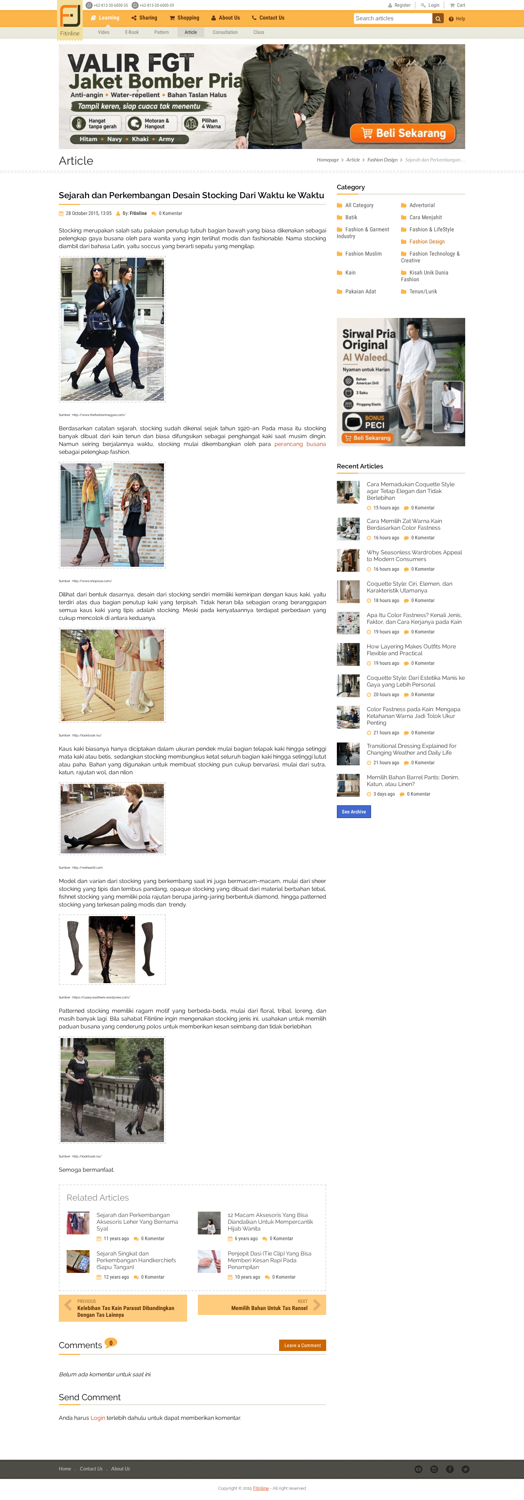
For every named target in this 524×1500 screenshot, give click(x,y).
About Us (228, 17)
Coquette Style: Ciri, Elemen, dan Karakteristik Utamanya (409, 587)
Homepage (328, 159)
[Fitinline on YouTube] (419, 1469)
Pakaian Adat (360, 291)
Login (98, 1417)
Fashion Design (382, 159)
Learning (108, 17)
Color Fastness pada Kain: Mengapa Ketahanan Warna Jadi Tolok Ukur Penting (414, 716)
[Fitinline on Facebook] (450, 1469)
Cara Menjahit (425, 217)
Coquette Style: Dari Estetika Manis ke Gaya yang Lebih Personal (416, 681)
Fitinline (261, 1488)
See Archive (354, 812)
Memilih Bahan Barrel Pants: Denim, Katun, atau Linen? (413, 780)
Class (258, 32)
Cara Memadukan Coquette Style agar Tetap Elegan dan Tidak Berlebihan (410, 491)
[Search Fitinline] (438, 18)
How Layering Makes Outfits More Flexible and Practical (411, 650)
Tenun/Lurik (422, 291)
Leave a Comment (302, 1345)
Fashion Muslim (363, 253)
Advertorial (421, 205)
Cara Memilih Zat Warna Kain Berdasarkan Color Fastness (404, 524)
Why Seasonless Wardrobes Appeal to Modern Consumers (414, 555)
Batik (350, 217)
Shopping (187, 17)
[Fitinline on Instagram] (434, 1469)
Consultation (225, 32)
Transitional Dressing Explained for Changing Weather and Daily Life (412, 749)
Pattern (161, 32)
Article (191, 32)
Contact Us (271, 17)
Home (65, 1468)
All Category (359, 205)
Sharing (147, 17)
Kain (350, 272)
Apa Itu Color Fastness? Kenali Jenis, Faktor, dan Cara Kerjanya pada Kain (414, 618)
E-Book (132, 32)
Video (103, 32)
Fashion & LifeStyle (431, 229)
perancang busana (300, 444)
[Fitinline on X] (466, 1469)
